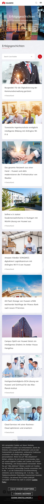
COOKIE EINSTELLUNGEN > (22, 498)
